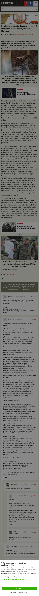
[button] (19, 580)
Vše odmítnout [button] (19, 584)
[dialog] (19, 578)
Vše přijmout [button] (19, 588)
